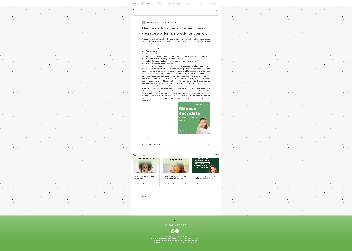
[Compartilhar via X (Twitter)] (147, 139)
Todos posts (137, 10)
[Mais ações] (209, 22)
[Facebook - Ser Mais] (214, 3)
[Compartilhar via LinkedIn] (152, 139)
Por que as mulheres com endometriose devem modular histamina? (205, 177)
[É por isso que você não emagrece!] (146, 165)
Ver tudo (216, 154)
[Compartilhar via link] (156, 139)
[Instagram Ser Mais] (211, 3)
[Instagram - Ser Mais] (173, 231)
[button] (217, 10)
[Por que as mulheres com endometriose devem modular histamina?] (205, 165)
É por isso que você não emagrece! (144, 177)
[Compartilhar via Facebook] (143, 139)
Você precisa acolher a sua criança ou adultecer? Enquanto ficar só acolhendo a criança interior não (175, 177)
